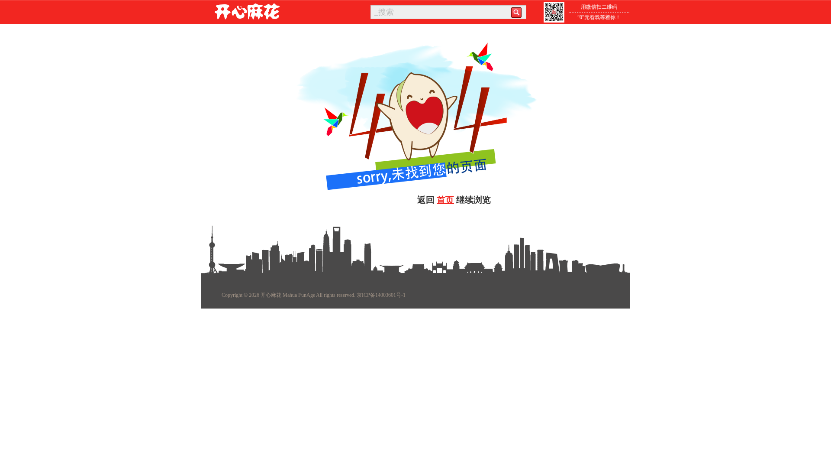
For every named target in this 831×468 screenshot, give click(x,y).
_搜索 (384, 12)
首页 (445, 200)
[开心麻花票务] (247, 11)
